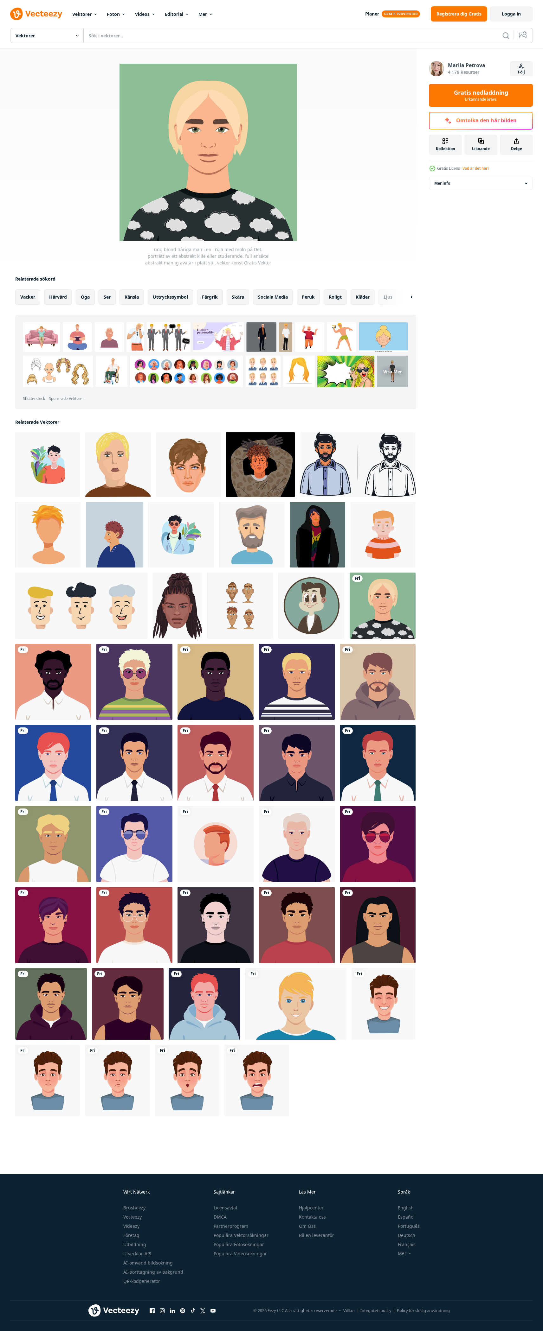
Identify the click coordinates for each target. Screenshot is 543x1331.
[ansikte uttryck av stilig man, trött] (117, 1080)
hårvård (58, 297)
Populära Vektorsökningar (241, 1235)
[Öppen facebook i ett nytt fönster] (152, 1310)
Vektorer (82, 14)
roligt (335, 297)
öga (85, 297)
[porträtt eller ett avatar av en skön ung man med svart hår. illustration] (297, 763)
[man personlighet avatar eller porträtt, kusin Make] (311, 606)
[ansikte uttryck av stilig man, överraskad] (187, 1080)
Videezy (131, 1226)
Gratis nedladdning (481, 95)
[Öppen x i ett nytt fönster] (202, 1310)
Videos (142, 14)
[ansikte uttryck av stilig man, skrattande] (384, 1004)
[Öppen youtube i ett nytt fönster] (213, 1310)
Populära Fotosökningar (239, 1244)
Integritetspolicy (375, 1310)
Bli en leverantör (316, 1235)
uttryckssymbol (170, 297)
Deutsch (406, 1235)
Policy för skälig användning (423, 1310)
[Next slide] (406, 297)
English (406, 1208)
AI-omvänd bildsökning (148, 1263)
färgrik (210, 297)
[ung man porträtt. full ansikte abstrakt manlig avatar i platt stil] (297, 925)
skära (238, 297)
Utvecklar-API (137, 1254)
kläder (363, 297)
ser (107, 297)
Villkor (349, 1310)
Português (409, 1226)
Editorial (174, 14)
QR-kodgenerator (141, 1281)
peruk (308, 297)
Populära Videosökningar (240, 1254)
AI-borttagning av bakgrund (153, 1272)
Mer (202, 14)
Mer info (442, 183)
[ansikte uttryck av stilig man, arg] (256, 1080)
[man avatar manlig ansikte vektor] (358, 464)
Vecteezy (132, 1217)
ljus (388, 297)
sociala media (273, 297)
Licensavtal (225, 1208)
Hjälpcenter (311, 1208)
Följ (521, 72)
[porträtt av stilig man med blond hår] (295, 1004)
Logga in (511, 14)
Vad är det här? (475, 168)
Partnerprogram (231, 1226)
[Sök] (506, 35)
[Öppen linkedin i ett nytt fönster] (172, 1310)
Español (406, 1217)
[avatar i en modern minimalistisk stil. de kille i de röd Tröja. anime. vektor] (47, 464)
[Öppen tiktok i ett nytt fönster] (192, 1310)
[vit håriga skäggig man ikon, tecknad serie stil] (252, 534)
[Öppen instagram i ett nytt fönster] (162, 1310)
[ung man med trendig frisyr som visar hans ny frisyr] (48, 534)
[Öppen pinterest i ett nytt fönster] (182, 1310)
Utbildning (134, 1244)
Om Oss (307, 1226)
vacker (27, 297)
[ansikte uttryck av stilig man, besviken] (47, 1080)
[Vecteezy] (36, 14)
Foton (113, 14)
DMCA (220, 1217)
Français (407, 1244)
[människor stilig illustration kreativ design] (216, 844)
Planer (372, 14)
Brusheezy (134, 1208)
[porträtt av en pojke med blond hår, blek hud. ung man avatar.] (383, 534)
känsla (132, 297)
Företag (131, 1235)
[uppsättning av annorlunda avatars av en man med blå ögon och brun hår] (240, 606)
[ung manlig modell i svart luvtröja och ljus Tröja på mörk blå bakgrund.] (317, 534)
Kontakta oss (312, 1217)
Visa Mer (392, 372)
